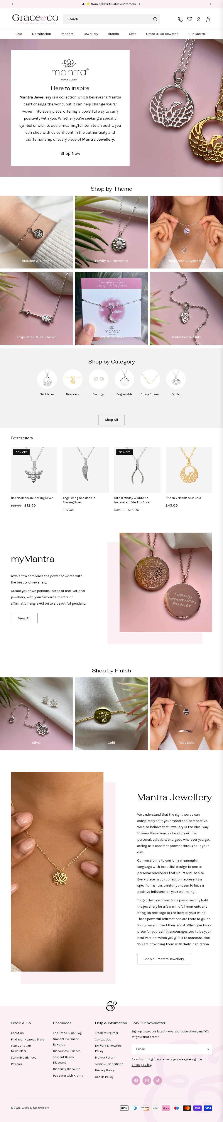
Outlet (176, 394)
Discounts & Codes (67, 1051)
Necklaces (47, 394)
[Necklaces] (47, 388)
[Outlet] (176, 388)
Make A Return (105, 1057)
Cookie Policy (104, 1077)
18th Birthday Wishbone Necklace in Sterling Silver (132, 500)
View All (24, 618)
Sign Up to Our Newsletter (21, 1048)
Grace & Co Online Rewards (66, 1041)
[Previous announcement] (12, 4)
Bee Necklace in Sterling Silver (32, 498)
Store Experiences (23, 1057)
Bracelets (73, 394)
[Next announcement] (210, 4)
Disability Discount (66, 1069)
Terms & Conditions (109, 1064)
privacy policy (141, 1065)
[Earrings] (98, 388)
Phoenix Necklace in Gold (183, 498)
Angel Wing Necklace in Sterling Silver (79, 500)
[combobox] (111, 19)
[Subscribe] (207, 1049)
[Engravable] (124, 388)
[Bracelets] (73, 388)
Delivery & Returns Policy (108, 1048)
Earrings (99, 394)
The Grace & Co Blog (67, 1033)
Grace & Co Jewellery (35, 1107)
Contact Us (103, 1039)
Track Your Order (106, 1033)
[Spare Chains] (150, 388)
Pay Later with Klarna (68, 1075)
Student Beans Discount (63, 1059)
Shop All (111, 420)
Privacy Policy (105, 1070)
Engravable (124, 394)
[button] (19, 34)
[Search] (155, 19)
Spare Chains (150, 394)
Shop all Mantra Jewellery (164, 959)
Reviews (16, 1064)
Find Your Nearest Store (27, 1039)
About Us (17, 1033)
